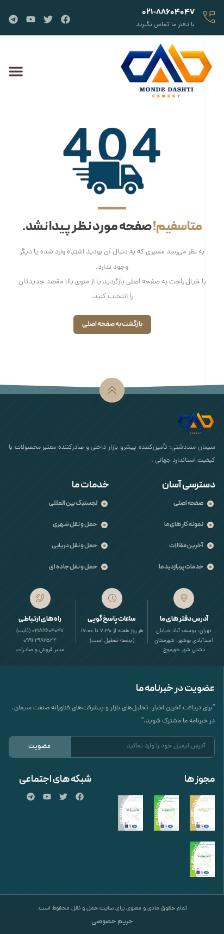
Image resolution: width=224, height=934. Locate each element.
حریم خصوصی (112, 921)
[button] (15, 71)
